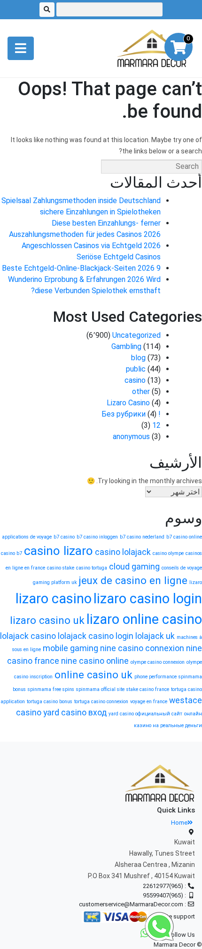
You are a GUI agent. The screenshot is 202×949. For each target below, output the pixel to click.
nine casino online (95, 661)
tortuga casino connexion (101, 701)
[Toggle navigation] (21, 48)
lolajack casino (28, 636)
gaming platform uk (55, 582)
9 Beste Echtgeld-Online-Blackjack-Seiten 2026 (81, 268)
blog (138, 357)
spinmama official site (100, 689)
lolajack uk (155, 636)
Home (179, 822)
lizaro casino (54, 599)
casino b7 (11, 553)
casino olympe (168, 553)
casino (135, 380)
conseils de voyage (182, 568)
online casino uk (93, 674)
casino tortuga (91, 568)
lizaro (195, 582)
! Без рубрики (131, 414)
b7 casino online (184, 537)
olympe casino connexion (158, 662)
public (136, 368)
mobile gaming (70, 648)
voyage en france (148, 701)
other (141, 391)
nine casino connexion (142, 648)
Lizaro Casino (128, 402)
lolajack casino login (95, 636)
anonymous (131, 436)
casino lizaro (58, 551)
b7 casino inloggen (97, 537)
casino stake (60, 568)
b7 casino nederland (142, 537)
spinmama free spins (51, 689)
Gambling (126, 346)
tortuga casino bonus (49, 701)
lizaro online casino (144, 619)
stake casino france (147, 689)
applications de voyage (27, 537)
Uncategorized (136, 335)
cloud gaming (134, 566)
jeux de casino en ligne (133, 580)
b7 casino (64, 537)
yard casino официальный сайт (145, 714)
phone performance (155, 677)
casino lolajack (123, 552)
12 (156, 425)
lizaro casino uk (47, 620)
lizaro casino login (147, 599)
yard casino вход (75, 712)
